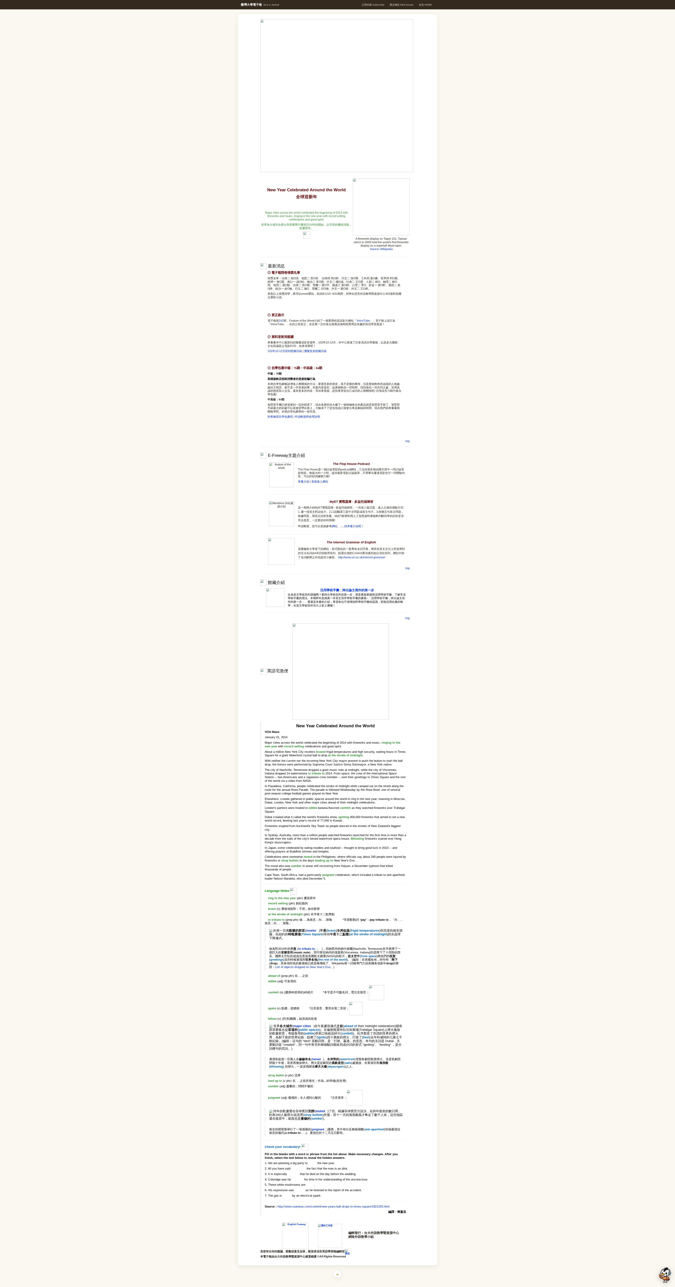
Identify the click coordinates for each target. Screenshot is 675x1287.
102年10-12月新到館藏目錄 (285, 351)
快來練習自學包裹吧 (280, 416)
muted (320, 1111)
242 (281, 320)
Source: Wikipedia (381, 249)
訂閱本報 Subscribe (373, 4)
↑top (407, 441)
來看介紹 (303, 481)
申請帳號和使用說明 (307, 416)
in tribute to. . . (308, 948)
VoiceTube (363, 320)
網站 (334, 526)
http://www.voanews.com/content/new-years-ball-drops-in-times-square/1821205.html (334, 1206)
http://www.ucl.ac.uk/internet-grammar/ (361, 557)
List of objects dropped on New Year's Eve (302, 967)
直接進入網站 (319, 481)
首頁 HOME (425, 4)
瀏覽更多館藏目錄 (315, 351)
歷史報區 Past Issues (401, 4)
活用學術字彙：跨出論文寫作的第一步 (347, 590)
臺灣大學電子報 (260, 5)
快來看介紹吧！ (354, 526)
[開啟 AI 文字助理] (665, 1275)
